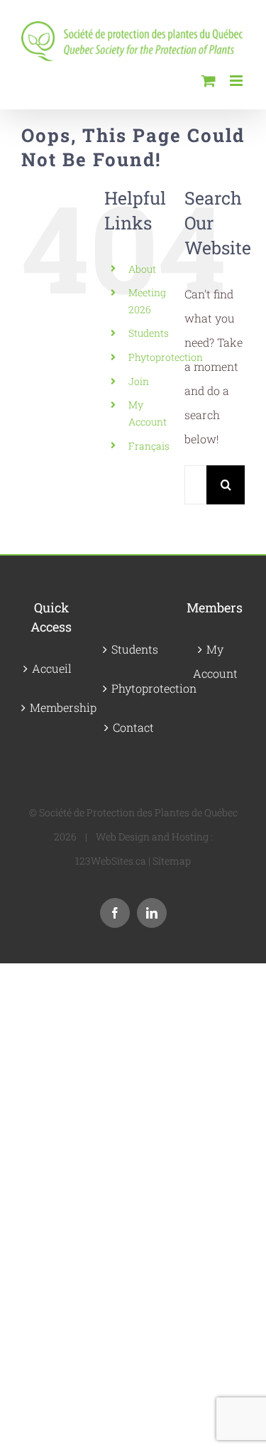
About (142, 269)
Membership (52, 707)
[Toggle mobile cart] (208, 80)
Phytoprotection (165, 357)
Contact (133, 727)
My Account (215, 661)
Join (138, 381)
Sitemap (172, 860)
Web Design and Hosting (152, 836)
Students (148, 333)
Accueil (52, 668)
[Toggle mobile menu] (237, 80)
